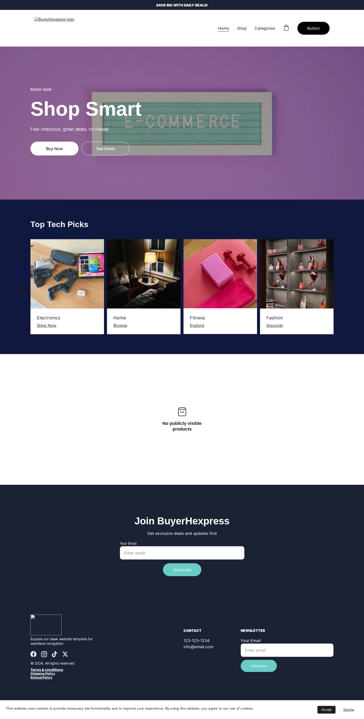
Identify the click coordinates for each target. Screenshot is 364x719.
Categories (265, 28)
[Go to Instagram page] (44, 654)
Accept (326, 710)
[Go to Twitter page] (65, 654)
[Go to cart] (286, 28)
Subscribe (182, 569)
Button (313, 28)
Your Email (128, 543)
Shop (242, 28)
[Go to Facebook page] (33, 654)
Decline (348, 710)
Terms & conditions (46, 670)
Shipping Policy (42, 673)
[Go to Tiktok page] (54, 654)
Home (223, 28)
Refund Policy (41, 677)
